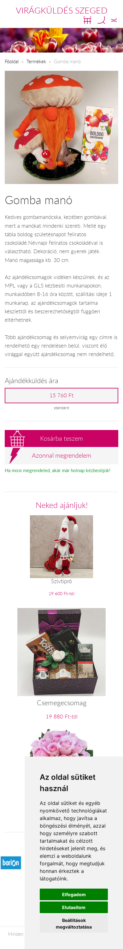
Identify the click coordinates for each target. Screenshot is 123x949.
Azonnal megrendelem (61, 455)
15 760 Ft (61, 395)
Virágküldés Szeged (62, 10)
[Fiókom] (114, 20)
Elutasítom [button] (73, 907)
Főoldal (12, 61)
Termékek (36, 61)
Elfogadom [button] (74, 894)
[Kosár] (87, 20)
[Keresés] (101, 20)
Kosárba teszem (61, 438)
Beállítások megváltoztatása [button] (74, 923)
